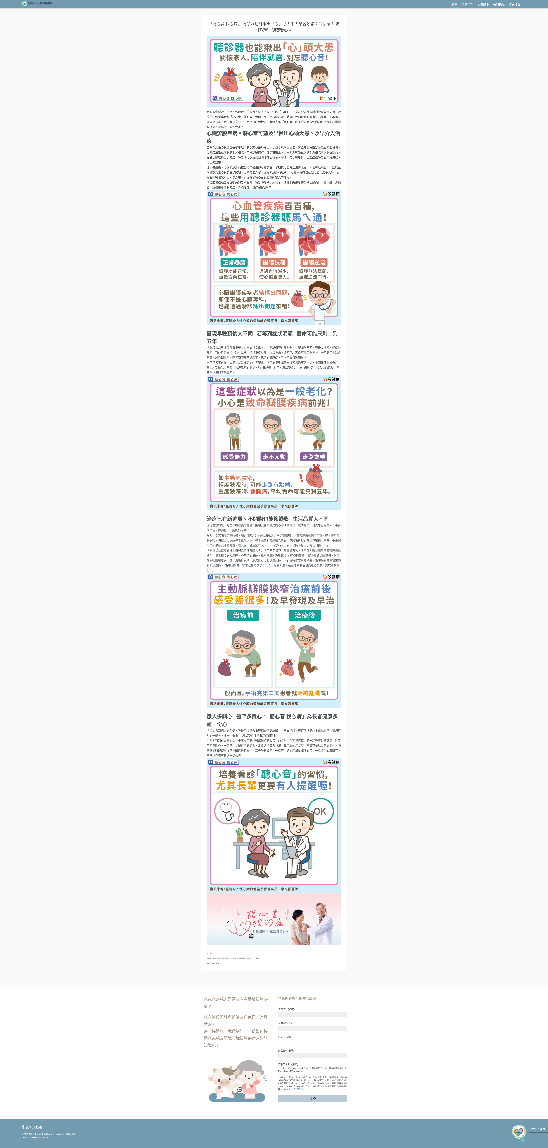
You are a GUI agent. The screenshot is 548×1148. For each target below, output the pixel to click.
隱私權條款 (70, 1134)
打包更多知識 (537, 1129)
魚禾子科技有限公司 (41, 1137)
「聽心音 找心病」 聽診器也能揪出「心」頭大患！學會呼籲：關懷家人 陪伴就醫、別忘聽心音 (235, 958)
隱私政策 (300, 1089)
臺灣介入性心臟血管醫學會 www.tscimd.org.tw (46, 1134)
